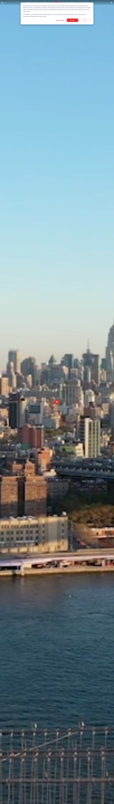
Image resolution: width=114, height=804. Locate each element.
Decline (85, 20)
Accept (72, 20)
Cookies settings (60, 20)
